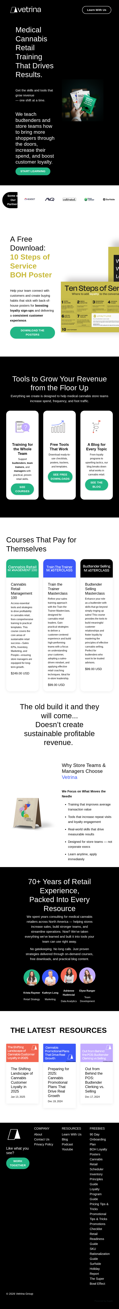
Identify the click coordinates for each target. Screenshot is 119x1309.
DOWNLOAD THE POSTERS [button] (32, 332)
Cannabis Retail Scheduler (97, 1164)
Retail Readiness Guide (97, 1239)
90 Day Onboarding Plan (98, 1139)
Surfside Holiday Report (95, 1268)
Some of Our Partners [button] (13, 200)
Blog (65, 1139)
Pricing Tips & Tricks (99, 1206)
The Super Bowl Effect (97, 1281)
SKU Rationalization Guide (100, 1253)
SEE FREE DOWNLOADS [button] (60, 476)
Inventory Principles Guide (96, 1179)
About (38, 1134)
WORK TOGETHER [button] (18, 1163)
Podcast (67, 1144)
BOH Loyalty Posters (98, 1152)
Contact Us (41, 1139)
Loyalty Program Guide (96, 1194)
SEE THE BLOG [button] (96, 484)
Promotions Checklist (97, 1226)
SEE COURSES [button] (22, 489)
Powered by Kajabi (104, 1301)
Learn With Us (72, 1134)
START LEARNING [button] (33, 171)
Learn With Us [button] (96, 10)
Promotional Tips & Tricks (98, 1216)
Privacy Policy (43, 1144)
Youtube (67, 1149)
